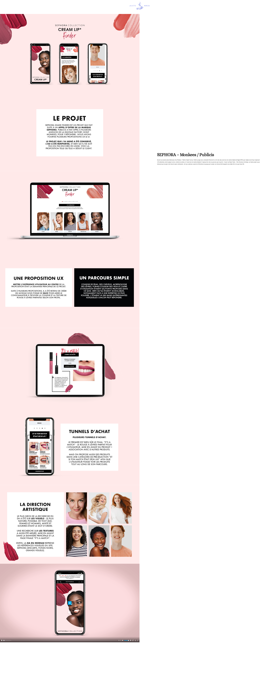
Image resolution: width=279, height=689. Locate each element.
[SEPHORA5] (70, 367)
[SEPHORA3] (70, 210)
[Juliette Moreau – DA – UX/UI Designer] (139, 5)
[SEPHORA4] (70, 289)
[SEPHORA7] (70, 524)
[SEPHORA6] (70, 446)
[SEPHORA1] (70, 53)
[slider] (60, 640)
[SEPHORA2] (70, 131)
